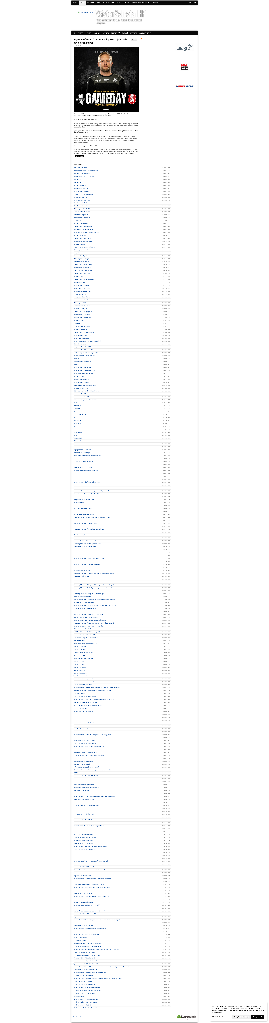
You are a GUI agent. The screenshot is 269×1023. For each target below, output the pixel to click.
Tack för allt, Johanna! (80, 676)
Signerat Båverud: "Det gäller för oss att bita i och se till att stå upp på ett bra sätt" (98, 978)
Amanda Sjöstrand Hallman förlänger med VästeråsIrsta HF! (92, 517)
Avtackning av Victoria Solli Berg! (83, 194)
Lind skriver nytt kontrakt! (81, 790)
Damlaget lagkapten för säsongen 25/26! (86, 353)
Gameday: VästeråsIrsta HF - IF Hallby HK (86, 776)
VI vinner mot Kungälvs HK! (82, 288)
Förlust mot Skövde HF (80, 203)
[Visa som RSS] (142, 39)
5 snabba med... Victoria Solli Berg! (84, 247)
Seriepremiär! (78, 447)
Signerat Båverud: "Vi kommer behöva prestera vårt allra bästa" (92, 878)
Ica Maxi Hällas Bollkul (105, 2)
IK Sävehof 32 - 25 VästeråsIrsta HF (84, 975)
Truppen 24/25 (78, 438)
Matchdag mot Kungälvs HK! (82, 291)
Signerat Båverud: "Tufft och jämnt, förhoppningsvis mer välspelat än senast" (97, 688)
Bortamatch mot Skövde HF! (82, 335)
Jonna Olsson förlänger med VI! (83, 373)
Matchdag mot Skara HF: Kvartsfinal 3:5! (86, 170)
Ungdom (90, 2)
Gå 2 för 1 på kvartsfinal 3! (81, 708)
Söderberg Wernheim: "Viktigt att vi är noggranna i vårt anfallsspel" (94, 585)
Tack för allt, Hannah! (80, 649)
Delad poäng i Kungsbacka (82, 297)
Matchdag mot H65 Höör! (81, 188)
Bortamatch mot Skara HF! (81, 285)
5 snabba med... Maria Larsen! (83, 238)
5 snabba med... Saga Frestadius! (84, 279)
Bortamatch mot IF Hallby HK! (82, 317)
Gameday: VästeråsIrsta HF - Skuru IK (85, 820)
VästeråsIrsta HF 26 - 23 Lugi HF (83, 843)
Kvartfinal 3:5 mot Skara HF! (82, 173)
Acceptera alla (257, 1017)
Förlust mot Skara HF (80, 276)
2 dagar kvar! (77, 220)
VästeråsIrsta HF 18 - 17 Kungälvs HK (85, 541)
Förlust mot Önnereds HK (81, 262)
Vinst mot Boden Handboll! (82, 223)
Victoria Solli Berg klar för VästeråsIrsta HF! (87, 482)
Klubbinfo (155, 2)
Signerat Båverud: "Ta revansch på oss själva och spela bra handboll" (94, 796)
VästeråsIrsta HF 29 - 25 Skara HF (84, 467)
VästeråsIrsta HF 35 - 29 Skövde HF (84, 925)
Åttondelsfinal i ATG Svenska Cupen (84, 356)
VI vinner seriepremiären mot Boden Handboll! (87, 341)
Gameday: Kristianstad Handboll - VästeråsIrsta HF (89, 755)
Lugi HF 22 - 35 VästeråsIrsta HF (83, 876)
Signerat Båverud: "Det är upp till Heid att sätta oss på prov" (91, 896)
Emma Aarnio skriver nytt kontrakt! (84, 682)
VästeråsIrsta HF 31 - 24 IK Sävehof (84, 740)
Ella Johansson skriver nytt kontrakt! (84, 799)
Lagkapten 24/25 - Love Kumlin (83, 450)
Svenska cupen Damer (80, 168)
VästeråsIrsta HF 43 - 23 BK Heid (83, 893)
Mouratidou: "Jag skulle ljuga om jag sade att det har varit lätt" (92, 770)
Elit (82, 2)
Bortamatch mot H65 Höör (81, 191)
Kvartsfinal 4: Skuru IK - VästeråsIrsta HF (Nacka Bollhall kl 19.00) (93, 690)
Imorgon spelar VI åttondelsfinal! (83, 347)
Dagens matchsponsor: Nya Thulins (84, 952)
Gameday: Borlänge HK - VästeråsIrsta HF (86, 638)
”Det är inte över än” (79, 693)
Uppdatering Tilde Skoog (81, 576)
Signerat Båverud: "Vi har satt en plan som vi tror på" (89, 746)
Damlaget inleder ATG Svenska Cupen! (85, 1002)
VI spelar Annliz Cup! (80, 640)
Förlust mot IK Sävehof (80, 197)
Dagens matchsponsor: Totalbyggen (85, 696)
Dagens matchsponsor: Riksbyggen (84, 849)
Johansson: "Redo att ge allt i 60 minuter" (86, 961)
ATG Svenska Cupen (80, 940)
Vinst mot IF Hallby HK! (80, 256)
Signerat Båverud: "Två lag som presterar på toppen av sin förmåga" (94, 699)
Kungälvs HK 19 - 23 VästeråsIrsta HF (85, 499)
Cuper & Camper (122, 2)
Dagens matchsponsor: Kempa (83, 917)
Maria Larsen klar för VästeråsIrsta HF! (85, 643)
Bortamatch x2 (78, 432)
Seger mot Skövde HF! (80, 996)
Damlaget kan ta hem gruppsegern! (84, 993)
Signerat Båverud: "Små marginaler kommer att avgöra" (90, 972)
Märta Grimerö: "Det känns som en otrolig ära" (87, 943)
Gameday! (77, 408)
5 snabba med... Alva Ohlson (82, 300)
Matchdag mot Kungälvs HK (82, 217)
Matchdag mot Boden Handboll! (83, 229)
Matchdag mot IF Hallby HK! (82, 259)
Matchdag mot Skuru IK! (81, 250)
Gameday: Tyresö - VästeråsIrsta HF (84, 635)
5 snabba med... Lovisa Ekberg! (83, 264)
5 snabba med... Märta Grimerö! (83, 226)
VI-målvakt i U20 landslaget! (82, 452)
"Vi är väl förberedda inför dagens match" (86, 470)
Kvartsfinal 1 (77, 179)
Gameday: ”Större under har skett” (84, 814)
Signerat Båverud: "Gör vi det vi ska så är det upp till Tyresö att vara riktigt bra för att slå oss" (101, 967)
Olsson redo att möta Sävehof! (83, 981)
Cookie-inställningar (79, 1017)
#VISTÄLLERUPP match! (81, 414)
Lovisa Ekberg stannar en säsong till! (85, 385)
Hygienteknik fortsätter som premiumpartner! (87, 990)
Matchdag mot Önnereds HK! (82, 267)
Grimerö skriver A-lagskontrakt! (83, 685)
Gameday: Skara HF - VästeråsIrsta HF (85, 608)
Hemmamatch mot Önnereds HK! (83, 350)
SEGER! (76, 773)
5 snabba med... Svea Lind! (82, 273)
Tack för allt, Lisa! (79, 661)
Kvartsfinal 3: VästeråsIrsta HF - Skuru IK (86, 702)
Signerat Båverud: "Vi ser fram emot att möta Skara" (89, 870)
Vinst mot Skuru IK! (79, 244)
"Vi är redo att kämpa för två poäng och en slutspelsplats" (91, 491)
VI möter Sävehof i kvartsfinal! (82, 596)
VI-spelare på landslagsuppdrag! (83, 711)
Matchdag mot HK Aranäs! (82, 303)
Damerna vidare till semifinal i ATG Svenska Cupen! (89, 884)
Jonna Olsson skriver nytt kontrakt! (84, 784)
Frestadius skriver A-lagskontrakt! (84, 679)
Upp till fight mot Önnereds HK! (83, 270)
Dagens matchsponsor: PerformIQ (84, 723)
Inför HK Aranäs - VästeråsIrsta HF (84, 514)
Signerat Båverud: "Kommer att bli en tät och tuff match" (90, 846)
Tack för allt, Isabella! (80, 667)
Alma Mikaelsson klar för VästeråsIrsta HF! (86, 494)
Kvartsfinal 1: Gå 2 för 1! (81, 729)
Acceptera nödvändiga (241, 1017)
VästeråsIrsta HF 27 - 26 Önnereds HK (85, 546)
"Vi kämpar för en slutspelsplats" (84, 461)
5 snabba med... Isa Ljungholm (83, 311)
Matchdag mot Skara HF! (81, 282)
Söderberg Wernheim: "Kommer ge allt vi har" (87, 564)
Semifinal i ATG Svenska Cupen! (83, 840)
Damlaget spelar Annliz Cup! (82, 1005)
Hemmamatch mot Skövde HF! (83, 212)
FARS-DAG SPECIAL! (80, 294)
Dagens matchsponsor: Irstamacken (85, 743)
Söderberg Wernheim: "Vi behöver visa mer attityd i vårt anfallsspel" (94, 623)
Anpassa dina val (218, 1016)
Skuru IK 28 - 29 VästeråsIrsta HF (83, 902)
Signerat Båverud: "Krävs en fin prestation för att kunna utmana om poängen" (97, 920)
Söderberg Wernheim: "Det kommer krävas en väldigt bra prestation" (94, 573)
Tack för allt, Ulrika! (79, 655)
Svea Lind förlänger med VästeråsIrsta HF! (86, 400)
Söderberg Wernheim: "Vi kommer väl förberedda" (89, 614)
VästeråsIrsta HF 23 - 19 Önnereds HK (85, 914)
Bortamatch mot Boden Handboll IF (84, 370)
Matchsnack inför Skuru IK (81, 379)
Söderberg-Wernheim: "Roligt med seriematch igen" (89, 593)
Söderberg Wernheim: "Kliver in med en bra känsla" (89, 558)
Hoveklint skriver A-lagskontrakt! (83, 652)
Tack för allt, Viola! (79, 670)
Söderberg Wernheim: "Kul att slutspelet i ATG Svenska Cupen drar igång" (96, 605)
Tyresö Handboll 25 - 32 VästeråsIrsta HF (86, 964)
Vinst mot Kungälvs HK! (81, 388)
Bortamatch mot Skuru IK (81, 382)
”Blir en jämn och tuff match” (82, 629)
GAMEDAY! (77, 323)
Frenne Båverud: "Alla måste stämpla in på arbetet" (89, 826)
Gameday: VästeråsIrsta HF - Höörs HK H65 (87, 955)
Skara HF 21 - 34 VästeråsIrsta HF (84, 602)
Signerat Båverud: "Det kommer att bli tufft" (87, 905)
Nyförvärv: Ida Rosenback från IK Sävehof (86, 767)
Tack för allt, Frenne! (80, 646)
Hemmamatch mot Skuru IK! (82, 326)
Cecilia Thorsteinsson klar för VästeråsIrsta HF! (88, 705)
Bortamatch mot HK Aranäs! (82, 306)
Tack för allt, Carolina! (80, 673)
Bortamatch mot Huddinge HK (83, 367)
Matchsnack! (77, 405)
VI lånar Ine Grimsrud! (80, 344)
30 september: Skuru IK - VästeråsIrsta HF (86, 617)
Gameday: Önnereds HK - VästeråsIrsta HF (86, 805)
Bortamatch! (77, 423)
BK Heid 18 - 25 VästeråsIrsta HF (83, 834)
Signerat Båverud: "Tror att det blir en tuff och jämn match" (91, 861)
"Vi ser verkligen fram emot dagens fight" (86, 999)
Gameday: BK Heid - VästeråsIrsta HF (85, 837)
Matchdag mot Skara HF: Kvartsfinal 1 (85, 176)
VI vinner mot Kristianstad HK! (82, 338)
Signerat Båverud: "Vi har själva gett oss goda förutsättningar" (92, 887)
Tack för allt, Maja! (79, 664)
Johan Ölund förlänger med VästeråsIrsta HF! (87, 455)
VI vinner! (76, 358)
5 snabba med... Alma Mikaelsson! (84, 332)
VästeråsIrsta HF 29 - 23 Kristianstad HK (86, 970)
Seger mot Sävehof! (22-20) (82, 570)
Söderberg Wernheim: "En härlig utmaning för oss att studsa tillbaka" (94, 588)
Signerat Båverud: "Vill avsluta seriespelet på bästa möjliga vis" (92, 735)
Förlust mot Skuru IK (80, 320)
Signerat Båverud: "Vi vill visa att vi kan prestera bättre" (90, 928)
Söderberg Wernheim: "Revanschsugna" (86, 523)
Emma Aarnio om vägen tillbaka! (83, 658)
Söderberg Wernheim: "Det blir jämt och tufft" (87, 544)
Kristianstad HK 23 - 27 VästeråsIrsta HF (86, 752)
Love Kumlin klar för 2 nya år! (82, 764)
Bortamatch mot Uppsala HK (82, 361)
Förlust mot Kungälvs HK (81, 215)
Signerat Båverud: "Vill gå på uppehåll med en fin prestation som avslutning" (96, 949)
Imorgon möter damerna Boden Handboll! (86, 232)
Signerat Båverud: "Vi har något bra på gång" (87, 934)
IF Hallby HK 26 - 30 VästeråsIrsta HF (84, 958)
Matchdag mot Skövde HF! (82, 209)
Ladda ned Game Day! (80, 937)
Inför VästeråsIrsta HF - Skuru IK (83, 508)
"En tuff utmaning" (79, 535)
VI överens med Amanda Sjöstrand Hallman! (87, 391)
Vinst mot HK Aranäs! (80, 235)
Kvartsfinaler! (77, 182)
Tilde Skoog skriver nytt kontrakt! (83, 761)
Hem (76, 2)
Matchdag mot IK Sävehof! (82, 200)
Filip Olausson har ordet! (81, 206)
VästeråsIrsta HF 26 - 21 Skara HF (84, 867)
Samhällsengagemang (140, 2)
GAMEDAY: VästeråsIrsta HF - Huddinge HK (87, 632)
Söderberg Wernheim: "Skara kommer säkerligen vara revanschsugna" (95, 599)
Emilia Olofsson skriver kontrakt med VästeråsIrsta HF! (90, 620)
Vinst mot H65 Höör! (80, 185)
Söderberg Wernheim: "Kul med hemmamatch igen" (89, 529)
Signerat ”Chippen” (79, 502)
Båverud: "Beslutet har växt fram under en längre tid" (89, 911)
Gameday (76, 444)
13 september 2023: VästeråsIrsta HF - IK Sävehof (88, 626)
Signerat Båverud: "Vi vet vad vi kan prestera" (87, 987)
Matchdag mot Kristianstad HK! (83, 241)
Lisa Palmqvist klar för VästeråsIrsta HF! (86, 1008)
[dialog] (238, 1011)
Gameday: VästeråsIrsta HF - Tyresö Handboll (87, 946)
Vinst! (75, 403)
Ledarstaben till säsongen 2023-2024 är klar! (87, 787)
